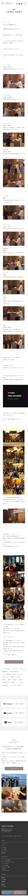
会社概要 (3, 881)
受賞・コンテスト (16, 674)
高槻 (3, 679)
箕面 (20, 679)
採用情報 (3, 884)
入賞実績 (4, 685)
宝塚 (14, 679)
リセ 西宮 (3, 868)
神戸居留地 (5, 682)
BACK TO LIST (14, 661)
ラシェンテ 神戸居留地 (5, 860)
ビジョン (3, 883)
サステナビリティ (4, 851)
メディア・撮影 (6, 674)
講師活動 (4, 671)
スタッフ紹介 (4, 849)
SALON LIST (4, 856)
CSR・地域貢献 (13, 671)
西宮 (18, 676)
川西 (9, 679)
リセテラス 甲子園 (5, 870)
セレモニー (22, 668)
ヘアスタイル (5, 668)
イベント (12, 685)
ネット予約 (3, 886)
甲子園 (12, 676)
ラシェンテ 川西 (4, 865)
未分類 (12, 682)
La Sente (6, 3)
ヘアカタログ (4, 847)
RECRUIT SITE (14, 768)
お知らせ (4, 676)
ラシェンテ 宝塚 (4, 863)
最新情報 (3, 877)
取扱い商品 (3, 852)
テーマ (2, 845)
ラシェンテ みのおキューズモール (8, 861)
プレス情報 (3, 879)
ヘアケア (14, 668)
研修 (19, 685)
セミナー (19, 682)
